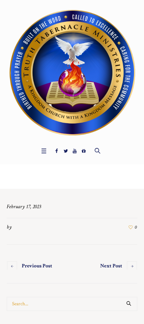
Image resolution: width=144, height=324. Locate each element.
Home (65, 178)
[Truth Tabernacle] (72, 72)
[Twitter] (65, 151)
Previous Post (37, 265)
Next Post (111, 265)
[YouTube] (74, 151)
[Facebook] (56, 151)
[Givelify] (83, 151)
